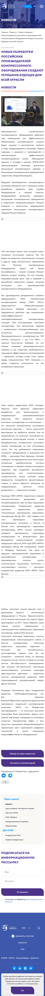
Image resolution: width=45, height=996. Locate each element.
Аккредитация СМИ (13, 835)
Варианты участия (25, 936)
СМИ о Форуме (11, 817)
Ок (22, 990)
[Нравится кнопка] (5, 782)
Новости (8, 804)
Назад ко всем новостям (22, 753)
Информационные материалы (17, 822)
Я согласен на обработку (24, 900)
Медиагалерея (11, 826)
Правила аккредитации (14, 840)
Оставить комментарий (22, 763)
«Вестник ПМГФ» (11, 813)
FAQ (22, 949)
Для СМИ (8, 830)
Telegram (10, 775)
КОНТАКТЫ (27, 6)
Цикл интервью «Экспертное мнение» (19, 808)
